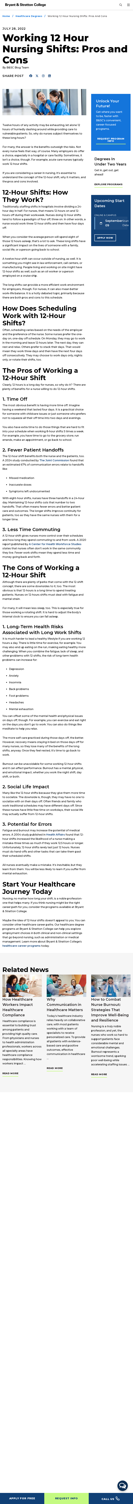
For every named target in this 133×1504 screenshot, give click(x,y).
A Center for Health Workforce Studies (55, 544)
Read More (10, 1073)
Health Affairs (55, 834)
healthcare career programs (21, 945)
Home (6, 16)
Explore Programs (108, 184)
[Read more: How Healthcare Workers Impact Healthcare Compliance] (22, 986)
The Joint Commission (54, 460)
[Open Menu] (128, 5)
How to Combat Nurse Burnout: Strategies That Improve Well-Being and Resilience (110, 1009)
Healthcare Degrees (29, 16)
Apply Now (105, 237)
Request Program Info (110, 139)
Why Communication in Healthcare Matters (65, 1004)
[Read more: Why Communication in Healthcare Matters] (66, 986)
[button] (122, 1486)
